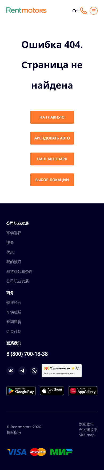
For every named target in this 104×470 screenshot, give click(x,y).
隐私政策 (86, 424)
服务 (10, 242)
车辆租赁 (13, 311)
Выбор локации (52, 179)
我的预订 (13, 261)
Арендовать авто (52, 138)
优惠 (10, 252)
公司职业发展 (17, 280)
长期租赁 (13, 321)
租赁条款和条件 (19, 271)
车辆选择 (13, 232)
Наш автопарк (52, 158)
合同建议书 (88, 429)
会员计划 (13, 331)
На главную (52, 117)
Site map (87, 434)
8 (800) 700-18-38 (27, 353)
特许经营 (13, 302)
